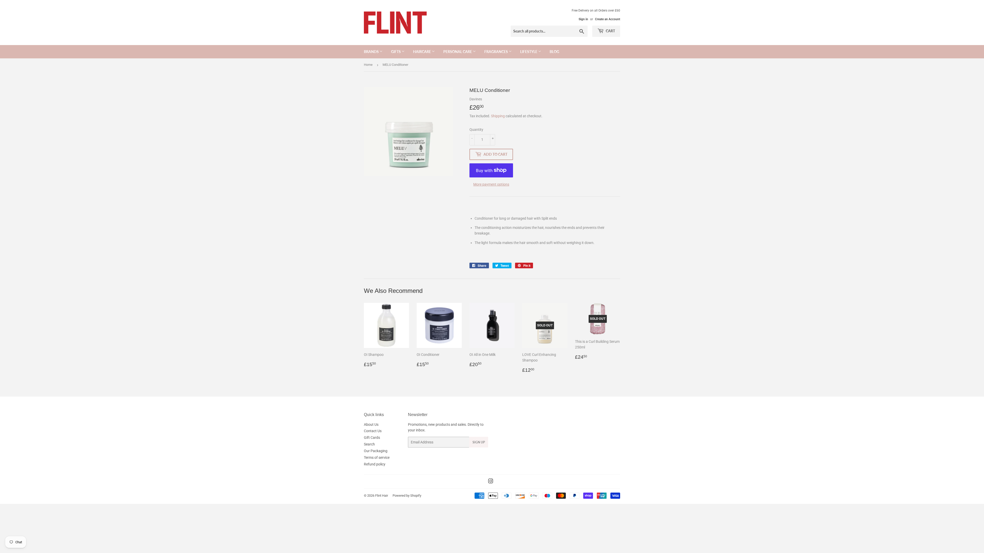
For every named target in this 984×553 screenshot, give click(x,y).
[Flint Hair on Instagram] (490, 482)
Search (369, 444)
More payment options (491, 184)
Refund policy (374, 464)
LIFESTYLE (529, 51)
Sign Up (479, 442)
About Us (371, 424)
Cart (610, 31)
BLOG (554, 51)
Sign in (583, 19)
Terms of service (376, 457)
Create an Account (607, 19)
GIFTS (396, 51)
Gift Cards (372, 437)
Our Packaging (375, 451)
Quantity (476, 129)
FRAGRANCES (496, 51)
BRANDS (372, 51)
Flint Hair (381, 495)
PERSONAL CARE (458, 51)
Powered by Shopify (407, 495)
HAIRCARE (422, 51)
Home (368, 65)
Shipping (498, 116)
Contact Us (373, 431)
